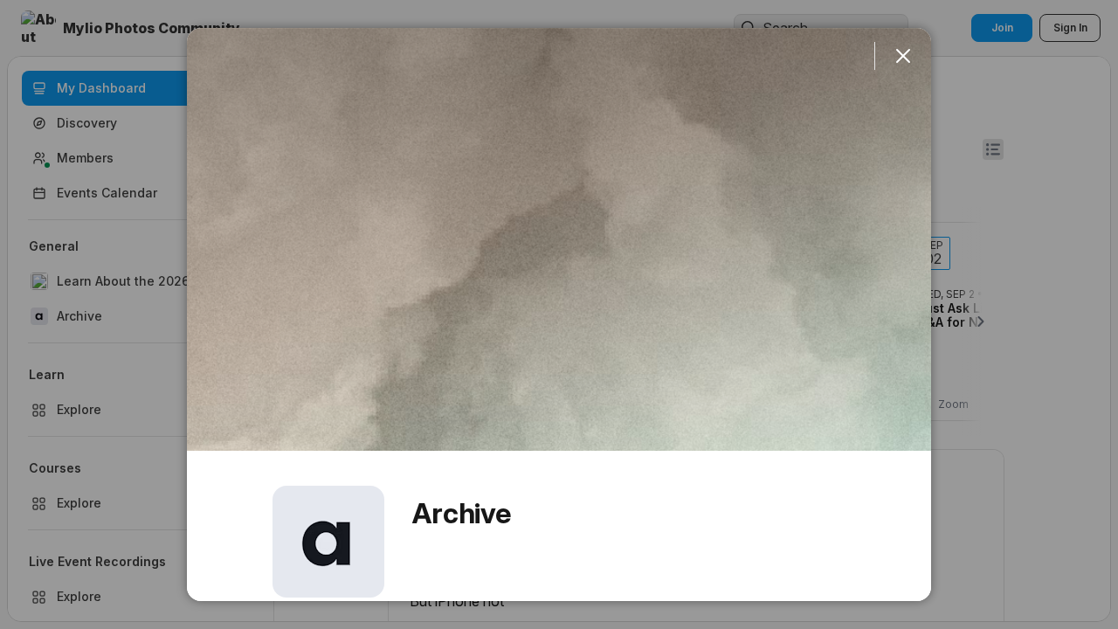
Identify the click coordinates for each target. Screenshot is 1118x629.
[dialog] (559, 314)
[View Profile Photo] (328, 542)
